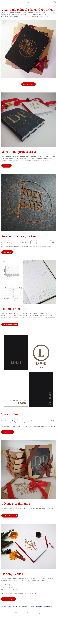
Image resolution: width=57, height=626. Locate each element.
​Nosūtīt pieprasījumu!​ (8, 599)
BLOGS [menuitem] (4, 606)
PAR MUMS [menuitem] (25, 606)
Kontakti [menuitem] (32, 606)
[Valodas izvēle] (55, 2)
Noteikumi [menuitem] (39, 606)
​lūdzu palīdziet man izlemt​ (10, 324)
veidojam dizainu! (7, 432)
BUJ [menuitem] (28, 609)
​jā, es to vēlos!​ (6, 165)
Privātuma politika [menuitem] (48, 606)
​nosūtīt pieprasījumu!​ (28, 84)
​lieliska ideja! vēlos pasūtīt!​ (10, 515)
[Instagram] (30, 618)
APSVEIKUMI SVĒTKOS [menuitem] (14, 606)
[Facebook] (27, 618)
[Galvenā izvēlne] (2, 2)
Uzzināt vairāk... (7, 252)
